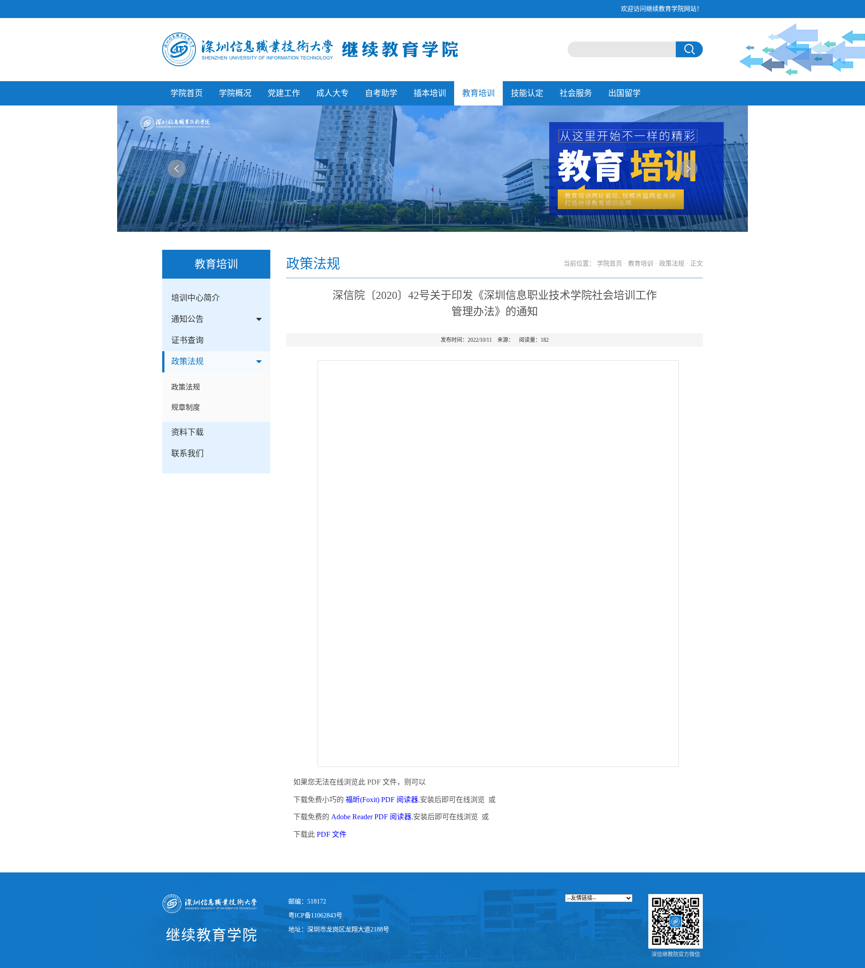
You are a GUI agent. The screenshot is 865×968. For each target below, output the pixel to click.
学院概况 (235, 93)
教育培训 (478, 93)
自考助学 (381, 93)
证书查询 (187, 340)
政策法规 (187, 361)
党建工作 (284, 93)
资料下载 (187, 432)
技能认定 (527, 93)
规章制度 (185, 407)
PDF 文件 (331, 834)
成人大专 (332, 93)
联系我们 (187, 453)
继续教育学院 (212, 935)
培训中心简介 (195, 298)
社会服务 (576, 93)
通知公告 (187, 319)
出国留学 (624, 93)
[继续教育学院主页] (310, 49)
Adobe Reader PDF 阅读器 (371, 817)
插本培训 (430, 93)
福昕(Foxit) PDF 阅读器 (382, 799)
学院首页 (186, 93)
